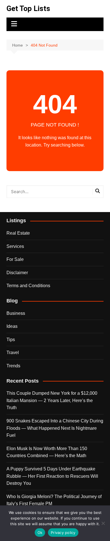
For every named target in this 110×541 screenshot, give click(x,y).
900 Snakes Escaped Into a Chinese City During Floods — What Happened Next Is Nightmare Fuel (54, 428)
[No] (103, 523)
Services (15, 246)
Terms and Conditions (28, 285)
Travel (12, 352)
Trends (13, 365)
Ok (40, 532)
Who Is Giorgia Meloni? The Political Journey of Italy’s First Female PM (54, 500)
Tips (10, 339)
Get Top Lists (28, 8)
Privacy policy (63, 532)
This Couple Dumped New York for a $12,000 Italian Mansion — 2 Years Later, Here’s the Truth (51, 400)
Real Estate (18, 233)
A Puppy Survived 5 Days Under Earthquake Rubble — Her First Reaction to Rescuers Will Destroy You (52, 476)
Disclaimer (17, 272)
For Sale (15, 259)
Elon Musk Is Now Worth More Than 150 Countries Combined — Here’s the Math (46, 452)
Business (15, 313)
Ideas (11, 326)
